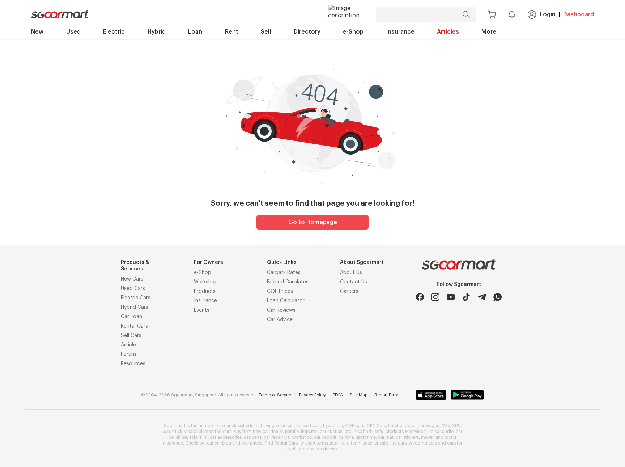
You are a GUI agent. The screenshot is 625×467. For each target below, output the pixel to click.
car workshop (298, 437)
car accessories (226, 437)
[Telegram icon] (482, 297)
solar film (198, 437)
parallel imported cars (209, 431)
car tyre (346, 437)
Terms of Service (275, 395)
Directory (307, 32)
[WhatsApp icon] (497, 297)
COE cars (354, 426)
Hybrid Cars (134, 307)
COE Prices (280, 291)
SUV (456, 426)
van (166, 431)
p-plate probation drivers (312, 449)
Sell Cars (131, 335)
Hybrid (157, 32)
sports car (311, 426)
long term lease (356, 443)
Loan (195, 32)
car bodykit (325, 437)
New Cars (132, 279)
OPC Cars (376, 426)
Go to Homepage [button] (312, 222)
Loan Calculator (286, 300)
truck (177, 431)
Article (128, 345)
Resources (133, 363)
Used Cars (133, 288)
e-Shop (353, 32)
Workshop (206, 282)
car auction (331, 431)
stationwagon (425, 426)
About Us (351, 272)
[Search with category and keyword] (466, 14)
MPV (446, 426)
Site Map (358, 395)
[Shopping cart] (492, 14)
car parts (253, 437)
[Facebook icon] (420, 297)
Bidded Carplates (288, 282)
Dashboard (578, 14)
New (37, 32)
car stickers (407, 437)
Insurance (400, 32)
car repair (273, 437)
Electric (114, 32)
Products (205, 291)
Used (73, 32)
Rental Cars (134, 326)
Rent (231, 32)
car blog (222, 443)
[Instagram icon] (435, 297)
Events (201, 310)
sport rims (366, 437)
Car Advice (280, 319)
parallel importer (301, 431)
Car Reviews (281, 310)
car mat (386, 437)
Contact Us (353, 282)
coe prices (251, 443)
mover (427, 437)
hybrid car (333, 426)
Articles (448, 32)
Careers (349, 291)
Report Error (386, 395)
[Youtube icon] (451, 297)
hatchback (398, 426)
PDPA (338, 395)
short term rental (322, 443)
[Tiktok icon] (466, 297)
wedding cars (423, 443)
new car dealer (268, 431)
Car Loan (131, 316)
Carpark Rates (284, 272)
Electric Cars (135, 297)
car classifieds (238, 426)
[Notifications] (511, 14)
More (488, 32)
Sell (266, 32)
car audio (444, 431)
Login (548, 14)
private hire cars (390, 443)
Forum (128, 354)
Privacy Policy (312, 395)
